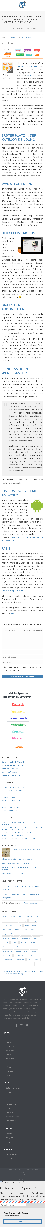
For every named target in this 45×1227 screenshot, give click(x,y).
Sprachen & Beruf (12, 1121)
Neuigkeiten (29, 37)
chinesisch (29, 916)
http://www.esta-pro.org (14, 974)
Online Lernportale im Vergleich (13, 762)
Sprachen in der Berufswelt (11, 807)
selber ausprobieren (13, 591)
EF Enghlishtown (8, 925)
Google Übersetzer (31, 903)
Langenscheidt (7, 934)
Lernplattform (38, 934)
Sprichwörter (31, 955)
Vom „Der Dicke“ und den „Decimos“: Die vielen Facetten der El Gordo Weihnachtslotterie (22, 828)
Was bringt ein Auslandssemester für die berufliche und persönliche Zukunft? (21, 823)
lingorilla (5, 942)
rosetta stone (17, 947)
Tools (8, 1100)
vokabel (12, 964)
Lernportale (10, 1092)
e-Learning (33, 921)
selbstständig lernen (22, 951)
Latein (17, 934)
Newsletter (10, 1059)
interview (18, 929)
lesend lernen (25, 938)
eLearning (9, 1096)
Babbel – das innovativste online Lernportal (16, 863)
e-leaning (23, 921)
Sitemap (9, 1042)
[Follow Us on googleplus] (21, 1025)
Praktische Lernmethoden (11, 800)
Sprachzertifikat (19, 955)
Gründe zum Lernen (13, 1088)
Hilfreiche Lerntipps (8, 797)
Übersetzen (29, 964)
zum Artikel (31, 66)
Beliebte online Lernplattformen (13, 790)
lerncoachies (26, 934)
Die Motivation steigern (10, 769)
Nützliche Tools (7, 794)
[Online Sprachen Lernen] (22, 5)
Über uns (9, 1038)
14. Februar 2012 (13, 37)
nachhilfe (32, 942)
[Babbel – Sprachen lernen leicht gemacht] (6, 852)
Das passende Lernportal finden (13, 765)
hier (12, 614)
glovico (27, 925)
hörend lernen (7, 929)
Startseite (8, 27)
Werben (9, 1067)
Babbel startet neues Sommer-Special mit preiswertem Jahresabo (20, 868)
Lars (5, 895)
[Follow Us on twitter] (27, 1025)
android (5, 916)
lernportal (6, 938)
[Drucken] (13, 42)
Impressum (10, 1071)
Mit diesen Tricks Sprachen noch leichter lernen (18, 838)
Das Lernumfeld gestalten (11, 772)
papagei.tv (6, 947)
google (34, 925)
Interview (9, 1055)
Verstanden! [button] (22, 1221)
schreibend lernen (29, 947)
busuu (20, 916)
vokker (21, 964)
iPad (25, 929)
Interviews (9, 1112)
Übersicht (9, 1134)
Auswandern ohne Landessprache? (14, 835)
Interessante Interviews (9, 804)
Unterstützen (10, 1063)
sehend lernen (7, 951)
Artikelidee (10, 1050)
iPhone (32, 929)
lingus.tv (14, 942)
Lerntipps (15, 938)
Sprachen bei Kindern (9, 810)
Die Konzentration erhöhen (11, 775)
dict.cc (38, 916)
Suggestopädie (7, 959)
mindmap (23, 942)
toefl (29, 959)
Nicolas (6, 886)
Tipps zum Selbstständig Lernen (13, 787)
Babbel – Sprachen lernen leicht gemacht (26, 849)
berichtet (31, 75)
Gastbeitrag (10, 1046)
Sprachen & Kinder (12, 1117)
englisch (18, 925)
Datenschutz (22, 1179)
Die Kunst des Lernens (10, 921)
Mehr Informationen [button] (11, 1216)
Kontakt (8, 1075)
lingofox (36, 938)
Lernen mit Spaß (12, 1155)
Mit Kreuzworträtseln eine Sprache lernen (16, 832)
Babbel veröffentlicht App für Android (14, 873)
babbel (20, 66)
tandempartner (19, 959)
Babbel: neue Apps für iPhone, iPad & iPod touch (17, 859)
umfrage (36, 959)
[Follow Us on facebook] (16, 1025)
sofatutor (34, 951)
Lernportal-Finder (12, 1142)
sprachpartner (7, 955)
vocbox (5, 964)
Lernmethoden (11, 1104)
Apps (22, 37)
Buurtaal (9, 1159)
